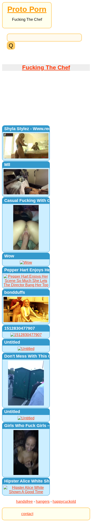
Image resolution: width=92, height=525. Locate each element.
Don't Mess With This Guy (30, 356)
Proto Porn (26, 9)
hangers (43, 501)
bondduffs (14, 292)
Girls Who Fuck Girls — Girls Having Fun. (46, 425)
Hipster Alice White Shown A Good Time (44, 481)
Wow (9, 256)
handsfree (24, 501)
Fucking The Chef (46, 67)
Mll (7, 164)
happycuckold (64, 501)
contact (27, 514)
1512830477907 (19, 328)
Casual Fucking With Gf (28, 200)
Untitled (12, 342)
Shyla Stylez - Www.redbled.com (37, 128)
